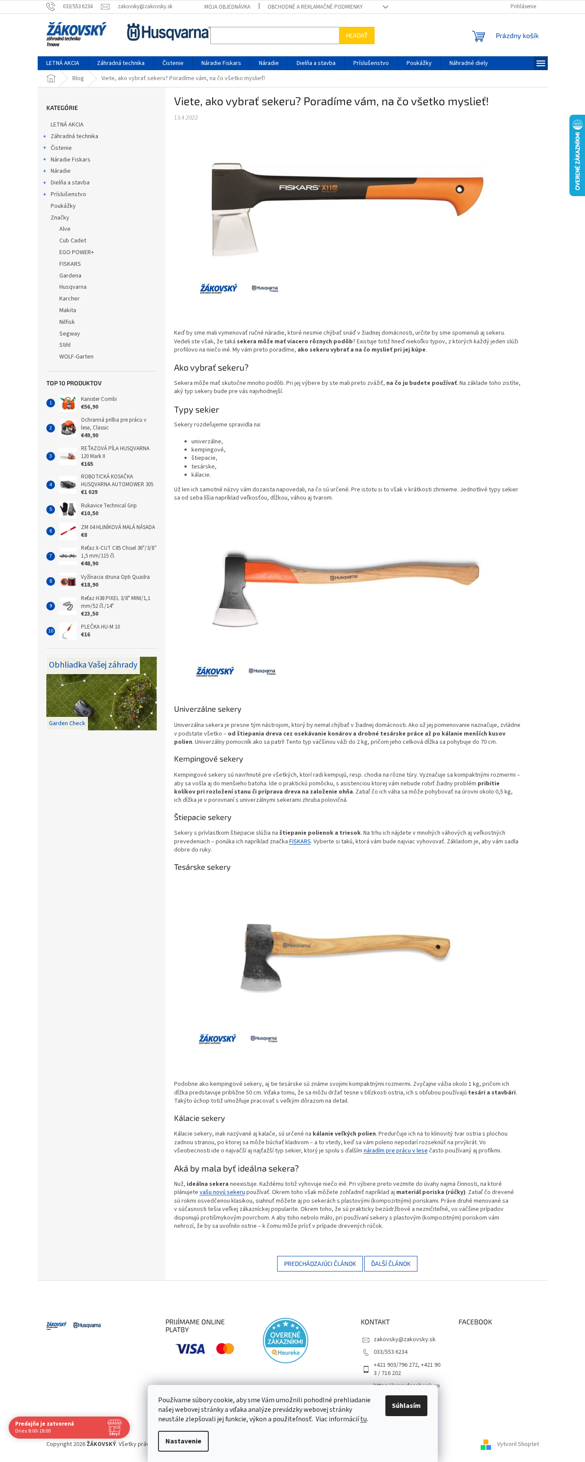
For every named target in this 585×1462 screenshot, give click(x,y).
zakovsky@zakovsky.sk (405, 1339)
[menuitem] (63, 63)
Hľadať (357, 35)
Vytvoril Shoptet (518, 1444)
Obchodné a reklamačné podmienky (315, 7)
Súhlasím (406, 1405)
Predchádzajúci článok (320, 1263)
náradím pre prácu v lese (396, 1150)
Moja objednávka (227, 7)
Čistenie (61, 148)
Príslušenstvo (68, 194)
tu (363, 1419)
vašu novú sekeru (222, 1192)
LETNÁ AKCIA (67, 124)
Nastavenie (183, 1441)
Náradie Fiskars (70, 159)
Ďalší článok (390, 1263)
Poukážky (63, 206)
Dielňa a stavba (70, 182)
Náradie (61, 171)
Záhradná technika (74, 136)
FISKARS (300, 841)
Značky (60, 217)
